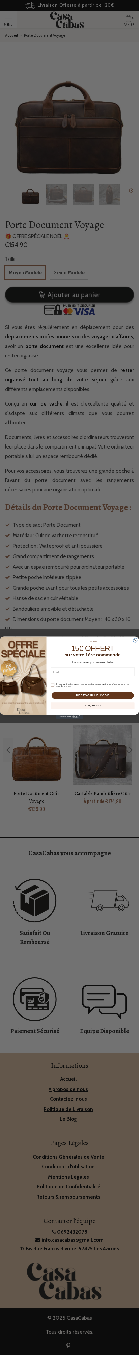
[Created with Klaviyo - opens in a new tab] (69, 717)
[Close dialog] (135, 640)
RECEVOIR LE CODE (92, 695)
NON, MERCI (93, 705)
